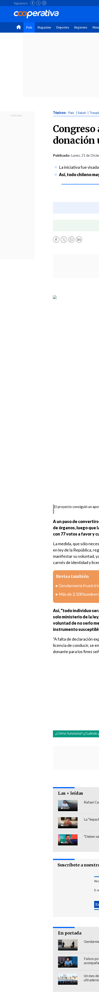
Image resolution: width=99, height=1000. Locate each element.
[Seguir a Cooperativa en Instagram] (44, 3)
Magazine (44, 27)
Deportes (62, 27)
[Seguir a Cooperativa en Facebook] (32, 3)
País (29, 27)
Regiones (80, 27)
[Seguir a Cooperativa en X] (38, 3)
